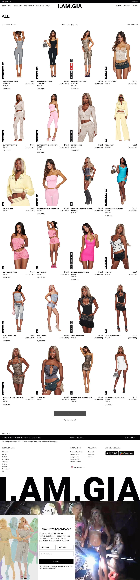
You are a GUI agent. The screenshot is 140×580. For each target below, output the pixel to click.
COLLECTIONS (29, 6)
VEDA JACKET (8, 208)
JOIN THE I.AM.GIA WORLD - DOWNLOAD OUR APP (70, 2)
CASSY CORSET (110, 81)
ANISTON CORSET (77, 335)
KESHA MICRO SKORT (79, 524)
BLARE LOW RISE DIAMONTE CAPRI (47, 146)
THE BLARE (18, 6)
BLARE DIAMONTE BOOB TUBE (48, 208)
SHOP (4, 6)
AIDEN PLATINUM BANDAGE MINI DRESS (81, 462)
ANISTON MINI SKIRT (112, 335)
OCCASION (40, 6)
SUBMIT (56, 562)
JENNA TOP (41, 397)
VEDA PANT (109, 145)
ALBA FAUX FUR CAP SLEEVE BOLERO (81, 209)
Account (135, 1)
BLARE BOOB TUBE (10, 272)
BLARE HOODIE (76, 145)
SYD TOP (108, 272)
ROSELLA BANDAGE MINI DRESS (114, 209)
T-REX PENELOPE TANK (11, 461)
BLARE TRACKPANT (10, 145)
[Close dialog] (72, 517)
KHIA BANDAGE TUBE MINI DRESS (114, 398)
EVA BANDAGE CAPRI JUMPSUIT (10, 82)
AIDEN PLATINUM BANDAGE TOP (13, 398)
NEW (9, 6)
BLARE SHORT (42, 272)
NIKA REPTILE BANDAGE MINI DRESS (81, 398)
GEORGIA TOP (110, 524)
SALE (48, 6)
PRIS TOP (108, 461)
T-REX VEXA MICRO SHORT (46, 461)
